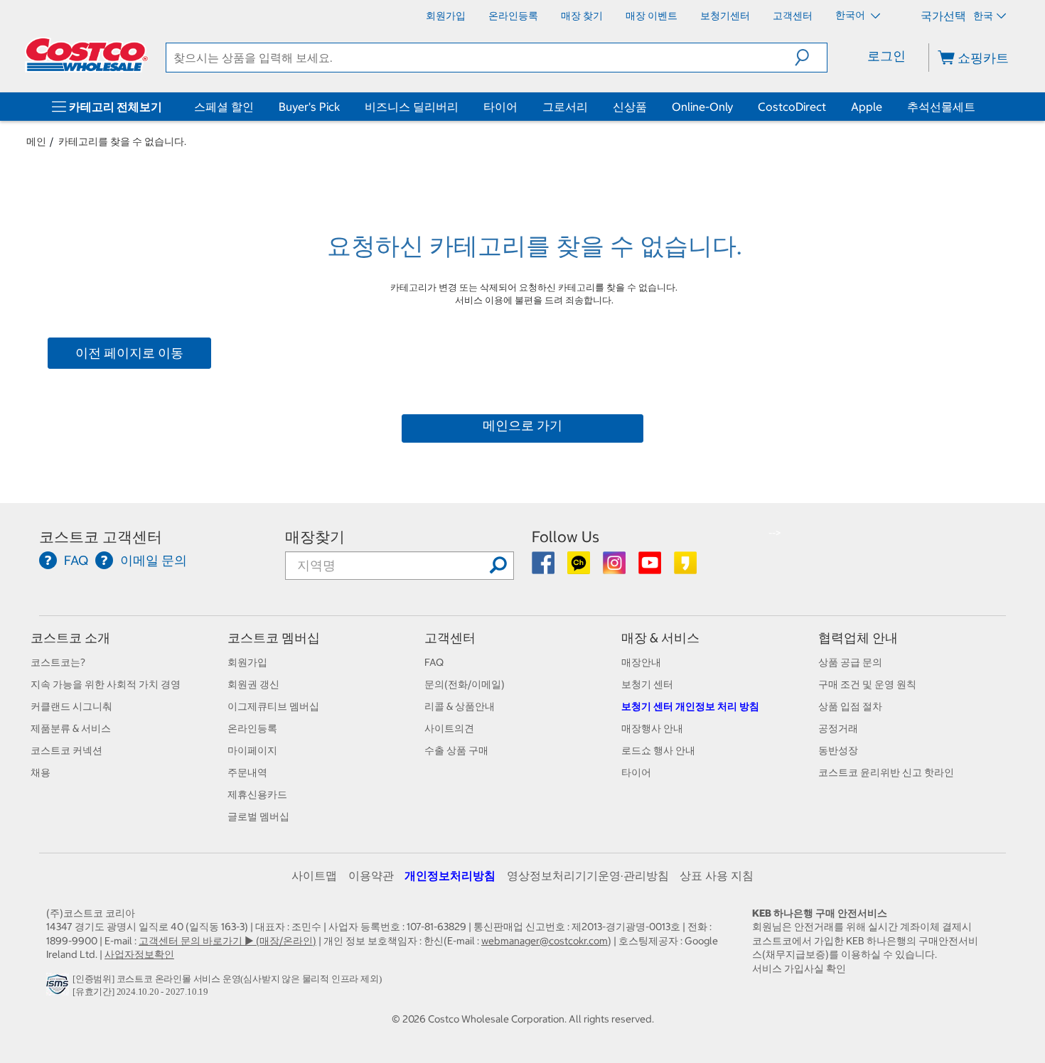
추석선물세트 (941, 106)
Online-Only (702, 106)
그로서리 (565, 106)
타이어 (500, 106)
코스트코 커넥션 (66, 750)
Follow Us (565, 536)
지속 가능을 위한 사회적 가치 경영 (106, 684)
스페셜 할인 (224, 106)
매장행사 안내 (652, 728)
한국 (983, 15)
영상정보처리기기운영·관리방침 (588, 875)
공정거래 (838, 728)
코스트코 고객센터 (100, 536)
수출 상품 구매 (456, 750)
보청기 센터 (647, 684)
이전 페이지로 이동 (129, 353)
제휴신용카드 (257, 794)
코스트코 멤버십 (273, 638)
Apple (866, 106)
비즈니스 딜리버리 (412, 106)
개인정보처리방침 (449, 875)
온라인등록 (252, 728)
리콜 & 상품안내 (459, 706)
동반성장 (838, 750)
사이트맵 (314, 875)
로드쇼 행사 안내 (658, 750)
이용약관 (371, 875)
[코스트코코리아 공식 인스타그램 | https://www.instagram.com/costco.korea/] (615, 567)
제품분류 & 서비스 (71, 728)
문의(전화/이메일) (464, 684)
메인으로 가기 (522, 425)
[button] (811, 57)
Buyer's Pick (309, 106)
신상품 (630, 106)
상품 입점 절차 (850, 706)
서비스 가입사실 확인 (799, 968)
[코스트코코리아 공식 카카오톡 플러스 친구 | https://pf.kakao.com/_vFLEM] (579, 567)
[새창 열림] (59, 987)
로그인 (886, 56)
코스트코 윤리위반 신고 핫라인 (886, 772)
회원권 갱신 (253, 684)
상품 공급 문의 (850, 662)
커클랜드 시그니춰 (71, 706)
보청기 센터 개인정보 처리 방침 (690, 706)
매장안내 (641, 662)
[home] (87, 54)
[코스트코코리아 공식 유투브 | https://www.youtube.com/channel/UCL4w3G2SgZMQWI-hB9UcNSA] (650, 567)
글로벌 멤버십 (258, 816)
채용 (40, 772)
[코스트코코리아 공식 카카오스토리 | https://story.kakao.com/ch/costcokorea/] (685, 567)
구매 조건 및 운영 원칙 (867, 684)
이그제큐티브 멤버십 (273, 706)
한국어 (851, 15)
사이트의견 (449, 728)
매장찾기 (315, 536)
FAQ (434, 662)
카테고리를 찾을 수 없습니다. (122, 141)
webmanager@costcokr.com (544, 940)
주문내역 (247, 772)
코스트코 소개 (70, 638)
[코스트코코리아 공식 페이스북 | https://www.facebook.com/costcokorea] (544, 567)
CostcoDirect (792, 106)
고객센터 (450, 638)
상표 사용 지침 (717, 875)
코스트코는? (58, 662)
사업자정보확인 (139, 954)
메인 (36, 141)
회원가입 (247, 662)
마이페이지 (252, 750)
